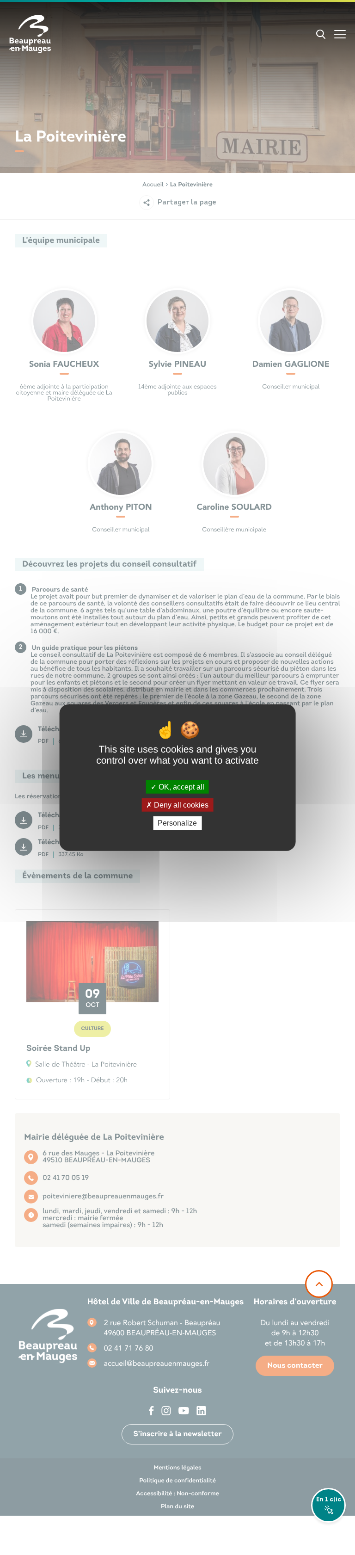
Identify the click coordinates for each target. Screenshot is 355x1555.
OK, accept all (180, 787)
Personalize (177, 823)
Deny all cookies (180, 805)
